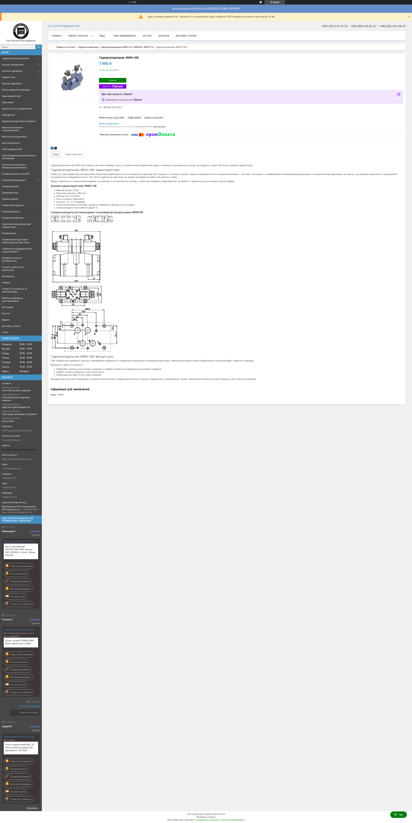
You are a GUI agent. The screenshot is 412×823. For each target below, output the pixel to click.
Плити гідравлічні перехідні (16, 89)
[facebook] (52, 149)
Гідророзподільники (88, 47)
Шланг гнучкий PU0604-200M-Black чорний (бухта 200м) (19, 642)
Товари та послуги (65, 47)
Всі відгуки (32, 807)
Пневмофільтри (10, 192)
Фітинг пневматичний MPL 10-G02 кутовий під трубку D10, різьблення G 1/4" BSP (19, 747)
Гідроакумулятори (11, 96)
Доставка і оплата (11, 326)
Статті (5, 332)
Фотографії (7, 307)
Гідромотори (8, 77)
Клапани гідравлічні (12, 70)
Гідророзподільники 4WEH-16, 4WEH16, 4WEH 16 (127, 47)
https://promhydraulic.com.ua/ (17, 459)
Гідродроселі (8, 114)
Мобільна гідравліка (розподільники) (12, 299)
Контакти (164, 35)
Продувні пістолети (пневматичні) (12, 259)
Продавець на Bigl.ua (206, 817)
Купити (112, 80)
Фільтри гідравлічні (12, 83)
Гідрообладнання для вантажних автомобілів (19, 157)
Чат (401, 814)
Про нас (6, 313)
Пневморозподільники (13, 180)
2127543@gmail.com (11, 468)
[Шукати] (38, 47)
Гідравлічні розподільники (15, 58)
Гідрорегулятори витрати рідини (19, 121)
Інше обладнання (11, 142)
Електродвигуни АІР (12, 149)
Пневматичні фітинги (13, 217)
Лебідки (6, 282)
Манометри (8, 276)
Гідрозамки (8, 102)
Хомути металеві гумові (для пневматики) (16, 225)
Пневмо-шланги (10, 198)
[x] (55, 149)
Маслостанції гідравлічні (14, 136)
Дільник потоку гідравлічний (16, 108)
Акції (102, 35)
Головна (56, 35)
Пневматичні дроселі (13, 205)
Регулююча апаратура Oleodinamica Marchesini (14, 166)
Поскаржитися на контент (207, 820)
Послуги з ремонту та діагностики (13, 268)
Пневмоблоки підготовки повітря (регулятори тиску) (15, 241)
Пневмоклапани (10, 186)
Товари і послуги (78, 35)
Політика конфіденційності (232, 820)
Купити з (107, 86)
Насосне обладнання (12, 64)
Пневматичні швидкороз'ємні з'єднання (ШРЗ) (17, 250)
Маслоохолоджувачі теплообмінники (12, 129)
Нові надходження (125, 35)
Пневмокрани (9, 233)
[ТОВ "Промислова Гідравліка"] (20, 31)
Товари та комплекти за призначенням (14, 290)
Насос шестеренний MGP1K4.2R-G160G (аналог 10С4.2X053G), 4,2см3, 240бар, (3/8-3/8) (20, 550)
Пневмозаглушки (11, 211)
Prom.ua (221, 814)
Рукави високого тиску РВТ (15, 173)
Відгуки (5, 319)
